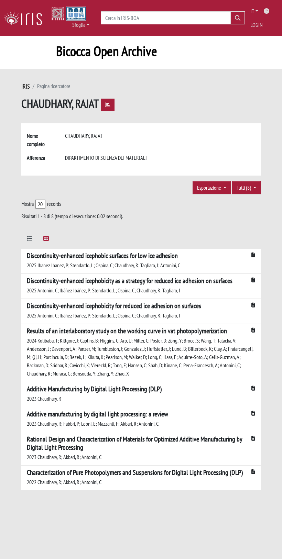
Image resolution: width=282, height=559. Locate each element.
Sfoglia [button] (78, 24)
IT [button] (252, 11)
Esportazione (209, 187)
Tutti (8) (244, 187)
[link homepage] (25, 17)
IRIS (25, 86)
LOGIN (256, 24)
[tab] (29, 240)
